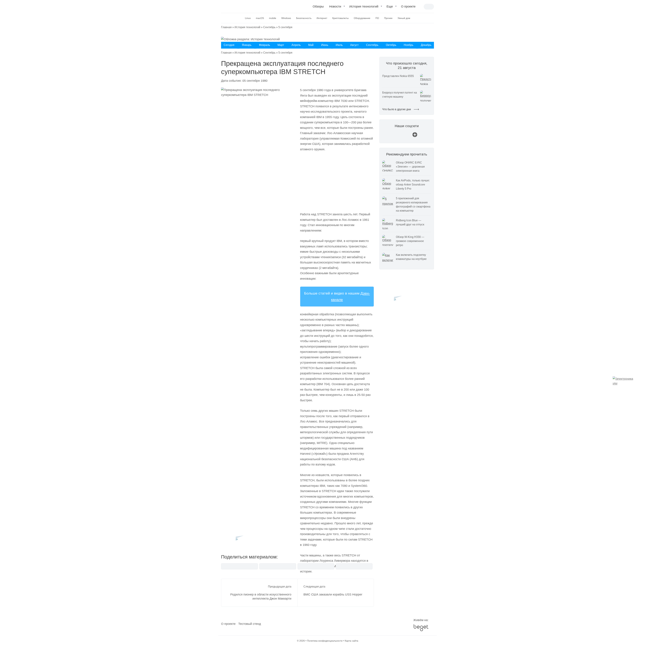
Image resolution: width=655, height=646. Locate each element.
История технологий (363, 6)
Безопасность (303, 18)
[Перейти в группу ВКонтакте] (390, 136)
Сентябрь (269, 27)
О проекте (408, 6)
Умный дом (404, 18)
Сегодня (229, 45)
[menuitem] (318, 8)
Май (311, 45)
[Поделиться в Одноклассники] (354, 566)
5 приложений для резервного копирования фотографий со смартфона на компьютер (413, 204)
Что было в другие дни (397, 109)
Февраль (264, 45)
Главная (226, 27)
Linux (248, 18)
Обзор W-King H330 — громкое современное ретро (410, 241)
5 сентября (285, 27)
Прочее (388, 18)
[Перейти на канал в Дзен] (415, 136)
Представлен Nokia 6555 (398, 76)
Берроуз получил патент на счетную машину (399, 94)
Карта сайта (351, 640)
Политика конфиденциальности (325, 640)
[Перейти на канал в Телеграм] (407, 136)
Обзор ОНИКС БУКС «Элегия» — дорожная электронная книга (410, 166)
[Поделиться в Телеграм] (277, 566)
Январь (246, 45)
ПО (377, 18)
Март (281, 45)
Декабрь (426, 45)
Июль (339, 45)
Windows (286, 18)
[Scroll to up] (7, 624)
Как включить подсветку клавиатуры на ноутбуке (411, 256)
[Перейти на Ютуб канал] (398, 136)
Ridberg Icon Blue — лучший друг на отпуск (410, 222)
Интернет (322, 18)
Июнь (324, 45)
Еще (390, 6)
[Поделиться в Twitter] (316, 566)
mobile (272, 18)
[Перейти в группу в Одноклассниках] (423, 136)
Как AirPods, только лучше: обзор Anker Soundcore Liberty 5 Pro (413, 184)
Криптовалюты (340, 18)
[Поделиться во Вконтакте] (239, 566)
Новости (335, 6)
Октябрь (391, 45)
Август (354, 45)
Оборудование (362, 18)
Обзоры (318, 6)
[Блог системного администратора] (239, 6)
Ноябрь (408, 45)
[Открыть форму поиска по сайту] (421, 7)
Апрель (296, 45)
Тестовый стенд (249, 624)
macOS (260, 18)
